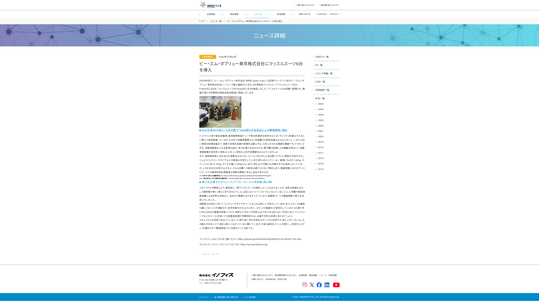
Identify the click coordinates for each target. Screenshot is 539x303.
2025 (321, 109)
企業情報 (211, 14)
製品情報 (234, 14)
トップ (202, 21)
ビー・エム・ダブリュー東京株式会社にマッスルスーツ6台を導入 (255, 21)
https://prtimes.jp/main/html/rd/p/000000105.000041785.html (269, 239)
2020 (321, 136)
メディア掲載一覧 (324, 73)
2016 (321, 158)
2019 (321, 141)
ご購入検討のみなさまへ (305, 5)
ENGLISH (334, 14)
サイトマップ (203, 297)
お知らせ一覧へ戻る (211, 254)
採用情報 (281, 14)
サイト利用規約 (250, 297)
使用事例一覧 (322, 90)
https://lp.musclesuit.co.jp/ (254, 244)
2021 (321, 131)
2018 (321, 147)
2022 (321, 125)
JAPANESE (322, 14)
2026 (321, 103)
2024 (321, 114)
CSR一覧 (320, 81)
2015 (321, 163)
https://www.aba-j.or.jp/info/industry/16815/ (246, 178)
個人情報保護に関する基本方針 (226, 297)
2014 (321, 169)
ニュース (257, 14)
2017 (321, 152)
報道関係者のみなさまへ (330, 5)
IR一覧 (318, 65)
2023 (321, 120)
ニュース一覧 (216, 21)
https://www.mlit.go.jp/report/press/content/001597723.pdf (247, 176)
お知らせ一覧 (322, 56)
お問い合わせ (304, 14)
